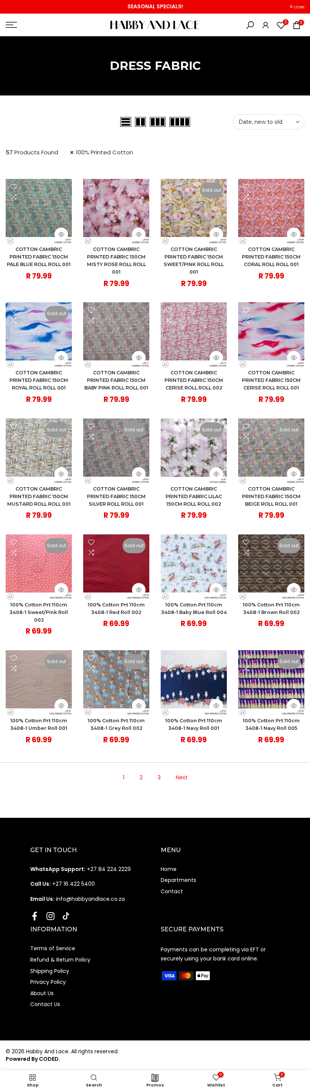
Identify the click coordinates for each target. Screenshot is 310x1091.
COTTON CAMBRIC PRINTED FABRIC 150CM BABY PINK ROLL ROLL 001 (116, 380)
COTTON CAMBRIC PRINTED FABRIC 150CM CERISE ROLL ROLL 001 (271, 380)
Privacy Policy (48, 982)
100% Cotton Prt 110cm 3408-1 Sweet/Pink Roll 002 (38, 612)
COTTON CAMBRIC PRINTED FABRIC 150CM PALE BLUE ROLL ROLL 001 (39, 256)
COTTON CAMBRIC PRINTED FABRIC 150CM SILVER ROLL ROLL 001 (116, 496)
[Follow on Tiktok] (66, 916)
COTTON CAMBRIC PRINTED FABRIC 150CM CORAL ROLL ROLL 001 (271, 256)
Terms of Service (52, 948)
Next (182, 777)
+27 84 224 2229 (80, 869)
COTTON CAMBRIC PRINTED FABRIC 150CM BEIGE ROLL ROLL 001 (271, 496)
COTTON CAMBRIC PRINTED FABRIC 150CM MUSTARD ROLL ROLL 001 (39, 496)
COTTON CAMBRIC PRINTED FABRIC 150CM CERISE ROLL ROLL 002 (193, 380)
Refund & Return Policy (60, 959)
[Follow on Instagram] (50, 916)
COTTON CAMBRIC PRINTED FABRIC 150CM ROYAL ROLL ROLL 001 (38, 380)
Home (169, 869)
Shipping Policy (49, 971)
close (14, 7)
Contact (172, 891)
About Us (42, 993)
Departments (178, 880)
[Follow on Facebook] (34, 916)
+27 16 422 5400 (62, 884)
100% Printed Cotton (104, 152)
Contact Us (45, 1004)
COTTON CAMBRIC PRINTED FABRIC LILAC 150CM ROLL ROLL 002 (194, 496)
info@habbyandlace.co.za (77, 899)
